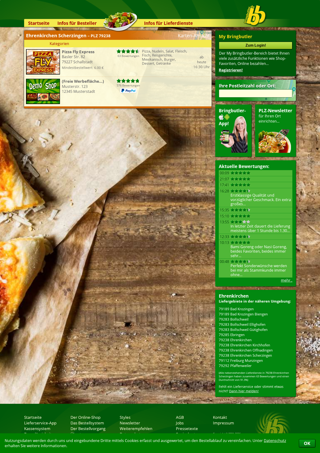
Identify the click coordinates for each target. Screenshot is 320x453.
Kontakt (220, 417)
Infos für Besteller (77, 23)
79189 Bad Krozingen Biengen (243, 314)
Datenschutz (275, 440)
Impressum (223, 423)
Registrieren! (231, 70)
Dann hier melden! (244, 391)
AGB (180, 417)
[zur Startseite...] (254, 15)
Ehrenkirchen (234, 296)
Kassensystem (37, 428)
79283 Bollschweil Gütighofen (243, 329)
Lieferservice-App (40, 423)
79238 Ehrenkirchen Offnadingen (246, 350)
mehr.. (286, 280)
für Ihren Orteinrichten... (275, 116)
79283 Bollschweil (234, 319)
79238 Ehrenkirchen (235, 339)
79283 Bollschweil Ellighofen (242, 324)
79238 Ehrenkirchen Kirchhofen (244, 345)
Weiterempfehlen (136, 428)
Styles (125, 417)
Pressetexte (187, 428)
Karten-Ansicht (194, 35)
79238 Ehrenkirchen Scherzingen (245, 355)
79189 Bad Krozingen (236, 309)
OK (307, 443)
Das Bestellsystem (87, 423)
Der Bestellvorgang (88, 428)
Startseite (38, 23)
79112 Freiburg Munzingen (241, 360)
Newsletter (130, 423)
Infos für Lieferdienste (168, 23)
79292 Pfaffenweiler (235, 365)
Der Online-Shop (85, 417)
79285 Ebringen (232, 334)
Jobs (180, 423)
